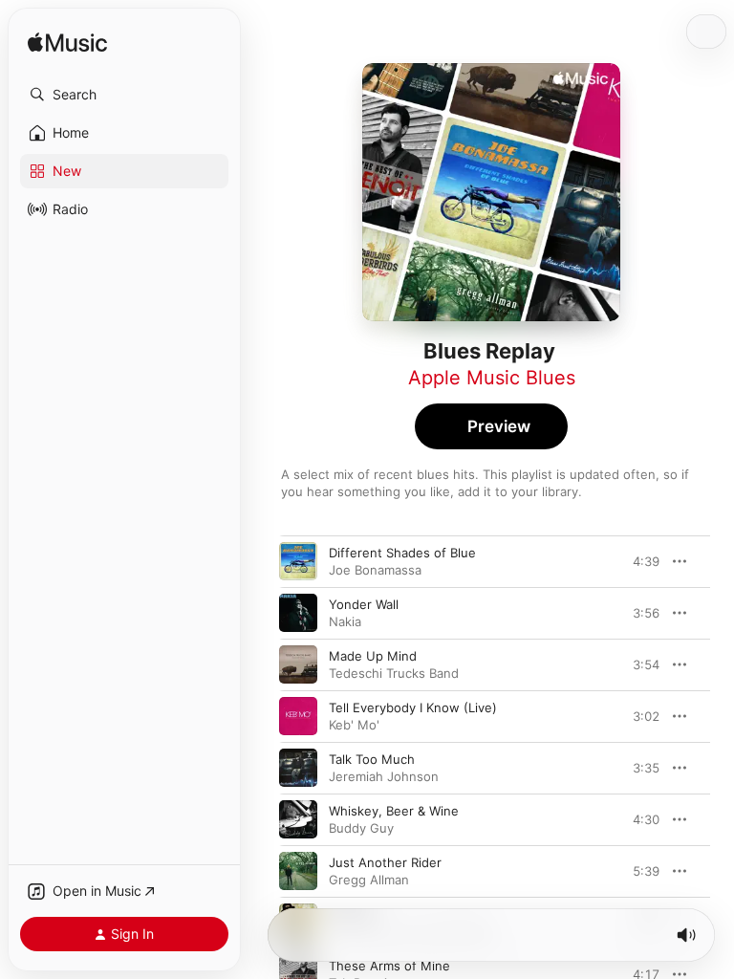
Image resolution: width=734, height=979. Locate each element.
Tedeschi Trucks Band (394, 673)
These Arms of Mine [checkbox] (389, 965)
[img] (67, 43)
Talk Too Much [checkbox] (372, 759)
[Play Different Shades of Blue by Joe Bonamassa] (298, 561)
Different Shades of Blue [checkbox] (402, 552)
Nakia (345, 621)
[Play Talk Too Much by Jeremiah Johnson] (298, 768)
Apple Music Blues (491, 377)
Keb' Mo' (354, 724)
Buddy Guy (361, 828)
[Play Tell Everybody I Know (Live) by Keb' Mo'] (298, 716)
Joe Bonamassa (375, 569)
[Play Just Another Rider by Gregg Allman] (298, 871)
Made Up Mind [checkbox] (373, 656)
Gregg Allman (369, 879)
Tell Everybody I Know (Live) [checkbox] (413, 707)
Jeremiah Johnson (384, 776)
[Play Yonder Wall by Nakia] (298, 613)
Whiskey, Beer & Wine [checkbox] (394, 810)
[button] (124, 94)
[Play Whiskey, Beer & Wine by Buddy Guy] (298, 819)
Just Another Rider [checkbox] (385, 862)
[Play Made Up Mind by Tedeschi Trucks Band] (298, 664)
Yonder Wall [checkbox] (364, 604)
